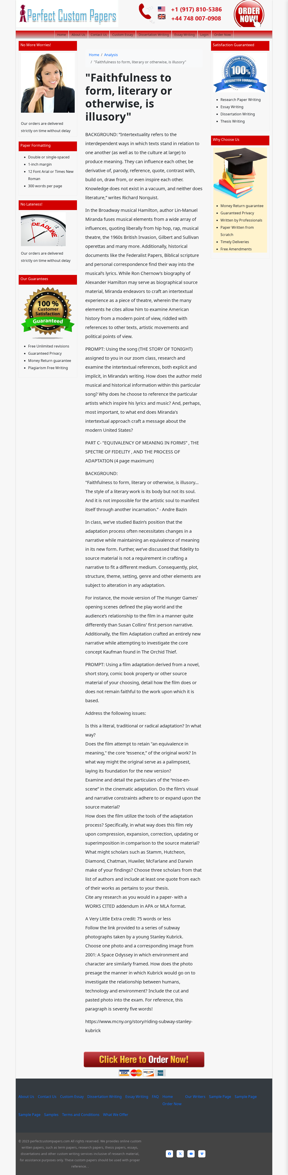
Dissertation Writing (154, 34)
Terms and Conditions (80, 1114)
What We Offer (115, 1114)
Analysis (111, 54)
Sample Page (220, 1096)
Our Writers (195, 1096)
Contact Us (99, 34)
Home (61, 34)
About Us (78, 34)
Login (204, 34)
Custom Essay (122, 34)
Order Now (222, 34)
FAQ (155, 1096)
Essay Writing (184, 34)
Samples (51, 1114)
